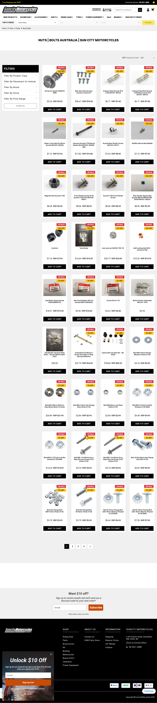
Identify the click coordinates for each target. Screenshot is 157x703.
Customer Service (137, 2)
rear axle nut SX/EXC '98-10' (113, 248)
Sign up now (28, 682)
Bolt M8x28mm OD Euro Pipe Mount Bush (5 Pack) (55, 406)
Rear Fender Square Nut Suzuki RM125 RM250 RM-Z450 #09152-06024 (142, 197)
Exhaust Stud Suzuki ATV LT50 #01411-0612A (113, 92)
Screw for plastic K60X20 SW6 (55, 92)
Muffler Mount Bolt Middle (142, 143)
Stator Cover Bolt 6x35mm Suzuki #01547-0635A (54, 144)
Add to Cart (55, 109)
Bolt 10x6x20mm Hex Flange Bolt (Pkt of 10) (142, 458)
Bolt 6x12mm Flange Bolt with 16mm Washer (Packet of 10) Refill (113, 511)
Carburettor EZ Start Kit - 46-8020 (113, 354)
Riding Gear (66, 17)
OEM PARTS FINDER (133, 17)
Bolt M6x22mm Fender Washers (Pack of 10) (142, 354)
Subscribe (96, 607)
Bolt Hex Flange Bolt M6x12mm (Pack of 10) (55, 511)
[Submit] (140, 10)
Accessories (41, 17)
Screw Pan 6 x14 (113, 300)
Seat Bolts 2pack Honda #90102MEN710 (54, 301)
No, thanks (28, 694)
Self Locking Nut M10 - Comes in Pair (142, 249)
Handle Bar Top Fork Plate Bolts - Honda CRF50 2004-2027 (54, 354)
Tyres (79, 17)
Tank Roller (84, 248)
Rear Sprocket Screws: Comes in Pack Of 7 (84, 92)
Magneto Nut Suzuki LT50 (55, 196)
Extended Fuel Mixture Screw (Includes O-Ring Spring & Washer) (83, 354)
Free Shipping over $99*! (11, 2)
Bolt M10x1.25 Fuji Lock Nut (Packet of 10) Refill (54, 458)
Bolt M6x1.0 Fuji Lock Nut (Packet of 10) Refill (142, 406)
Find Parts (148, 22)
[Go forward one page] (90, 546)
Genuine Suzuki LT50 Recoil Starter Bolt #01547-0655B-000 (84, 145)
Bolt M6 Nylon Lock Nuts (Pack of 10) (113, 406)
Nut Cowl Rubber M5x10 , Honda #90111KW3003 (84, 301)
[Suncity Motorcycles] (20, 10)
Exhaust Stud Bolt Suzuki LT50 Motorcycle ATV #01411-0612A (142, 93)
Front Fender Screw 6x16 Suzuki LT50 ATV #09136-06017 (84, 197)
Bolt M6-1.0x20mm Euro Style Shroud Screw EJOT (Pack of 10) (84, 459)
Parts (54, 17)
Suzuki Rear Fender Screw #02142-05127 (113, 144)
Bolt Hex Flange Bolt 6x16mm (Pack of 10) (84, 511)
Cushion (54, 248)
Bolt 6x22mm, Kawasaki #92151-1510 (142, 301)
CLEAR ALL (20, 106)
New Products (10, 17)
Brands (117, 17)
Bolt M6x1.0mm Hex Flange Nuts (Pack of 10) (83, 406)
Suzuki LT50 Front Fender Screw (113, 196)
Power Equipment (94, 17)
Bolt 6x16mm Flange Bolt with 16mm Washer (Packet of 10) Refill (142, 511)
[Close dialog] (51, 654)
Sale (109, 17)
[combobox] (128, 10)
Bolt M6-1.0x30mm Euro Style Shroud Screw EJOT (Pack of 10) (113, 459)
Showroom (25, 17)
